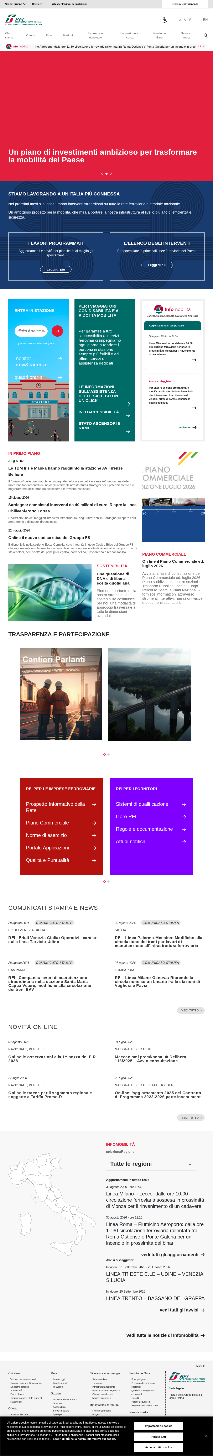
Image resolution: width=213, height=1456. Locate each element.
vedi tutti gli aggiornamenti (169, 1254)
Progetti (96, 1414)
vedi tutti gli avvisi (179, 1310)
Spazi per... (58, 1414)
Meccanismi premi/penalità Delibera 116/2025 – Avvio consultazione (150, 1059)
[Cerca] (205, 35)
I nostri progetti (60, 1383)
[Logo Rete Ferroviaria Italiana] (23, 20)
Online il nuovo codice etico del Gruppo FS (49, 537)
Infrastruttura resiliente (103, 1387)
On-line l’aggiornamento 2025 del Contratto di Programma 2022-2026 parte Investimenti (158, 1095)
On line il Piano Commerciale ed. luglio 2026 (173, 563)
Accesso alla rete (19, 1414)
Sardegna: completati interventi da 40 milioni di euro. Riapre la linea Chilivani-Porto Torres (72, 508)
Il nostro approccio (101, 1410)
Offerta (30, 35)
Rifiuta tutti (158, 1436)
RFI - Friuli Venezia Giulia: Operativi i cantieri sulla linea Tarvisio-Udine (53, 940)
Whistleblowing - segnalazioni (69, 4)
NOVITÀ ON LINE (33, 1027)
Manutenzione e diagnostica (106, 1390)
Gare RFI (136, 1398)
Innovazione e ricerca (129, 35)
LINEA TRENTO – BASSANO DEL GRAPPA (155, 1298)
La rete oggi (59, 1379)
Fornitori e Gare (159, 35)
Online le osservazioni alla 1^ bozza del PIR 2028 (52, 1059)
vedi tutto (190, 1010)
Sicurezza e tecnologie (95, 35)
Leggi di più (56, 269)
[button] (102, 174)
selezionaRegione (120, 1151)
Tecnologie (97, 1383)
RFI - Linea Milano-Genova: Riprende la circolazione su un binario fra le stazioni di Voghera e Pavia (157, 982)
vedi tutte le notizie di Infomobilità (162, 1335)
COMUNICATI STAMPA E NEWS (53, 908)
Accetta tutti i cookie (158, 1447)
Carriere (37, 4)
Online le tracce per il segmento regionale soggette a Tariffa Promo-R (50, 1095)
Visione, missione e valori (23, 1379)
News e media (186, 35)
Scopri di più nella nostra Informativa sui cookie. (84, 1438)
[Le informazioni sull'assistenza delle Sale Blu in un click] (164, 20)
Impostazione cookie (158, 1426)
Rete (49, 35)
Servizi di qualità (61, 1410)
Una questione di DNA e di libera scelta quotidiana (113, 578)
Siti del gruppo (13, 4)
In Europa (58, 1387)
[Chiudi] (206, 1435)
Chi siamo (9, 35)
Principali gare (138, 1379)
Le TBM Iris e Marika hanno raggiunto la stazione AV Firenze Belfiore (65, 471)
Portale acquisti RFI (141, 1401)
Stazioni (67, 35)
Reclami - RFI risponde (185, 4)
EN (205, 19)
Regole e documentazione (144, 1405)
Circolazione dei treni (102, 1394)
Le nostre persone (19, 1387)
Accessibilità (59, 1407)
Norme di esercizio (101, 1398)
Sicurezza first (99, 1379)
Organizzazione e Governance (26, 1383)
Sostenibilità (16, 1390)
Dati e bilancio (17, 1394)
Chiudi (198, 1366)
